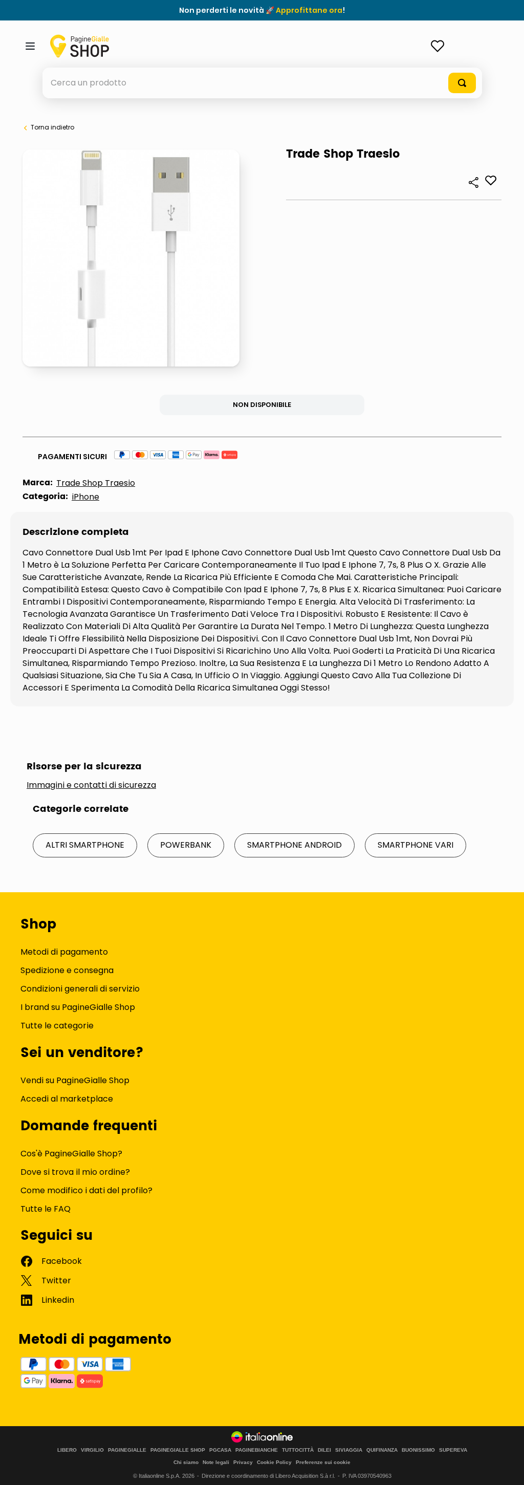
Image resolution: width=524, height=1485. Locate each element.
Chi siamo (186, 1462)
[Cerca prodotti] (462, 83)
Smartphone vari (415, 845)
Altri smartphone (85, 845)
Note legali (216, 1462)
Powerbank (185, 845)
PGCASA (220, 1450)
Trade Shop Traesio (95, 483)
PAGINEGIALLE (127, 1450)
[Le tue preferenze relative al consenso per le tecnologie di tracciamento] (506, 1467)
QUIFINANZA (382, 1450)
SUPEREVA (453, 1450)
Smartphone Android (294, 845)
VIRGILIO (92, 1450)
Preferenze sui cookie (323, 1462)
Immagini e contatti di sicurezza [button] (91, 785)
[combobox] (262, 83)
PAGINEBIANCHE (256, 1450)
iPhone (85, 497)
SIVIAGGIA (348, 1450)
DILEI (324, 1450)
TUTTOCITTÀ (298, 1450)
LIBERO (67, 1450)
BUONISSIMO (418, 1450)
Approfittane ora (309, 10)
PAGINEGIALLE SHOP (177, 1450)
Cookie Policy (274, 1462)
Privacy (243, 1462)
